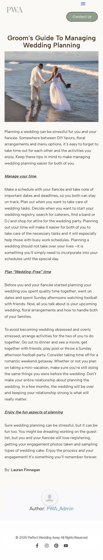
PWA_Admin (60, 508)
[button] (83, 3)
